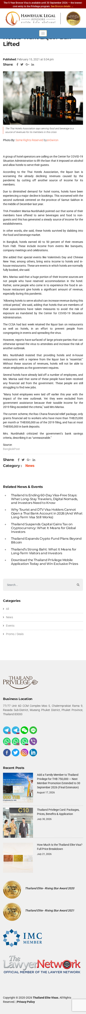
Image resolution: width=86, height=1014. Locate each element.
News (29, 466)
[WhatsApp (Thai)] (15, 741)
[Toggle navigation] (43, 33)
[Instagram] (24, 752)
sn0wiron (52, 140)
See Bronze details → (62, 6)
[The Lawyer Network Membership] (41, 964)
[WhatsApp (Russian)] (24, 741)
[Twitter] (15, 752)
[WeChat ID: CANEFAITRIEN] (24, 730)
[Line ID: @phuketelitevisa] (33, 730)
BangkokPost (11, 449)
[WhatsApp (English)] (7, 741)
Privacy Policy (26, 1001)
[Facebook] (7, 752)
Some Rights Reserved (29, 140)
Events (10, 625)
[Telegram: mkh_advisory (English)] (7, 730)
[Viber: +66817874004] (33, 741)
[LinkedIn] (33, 752)
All (7, 608)
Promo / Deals (15, 634)
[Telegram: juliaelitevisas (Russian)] (15, 730)
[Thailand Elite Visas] (43, 19)
